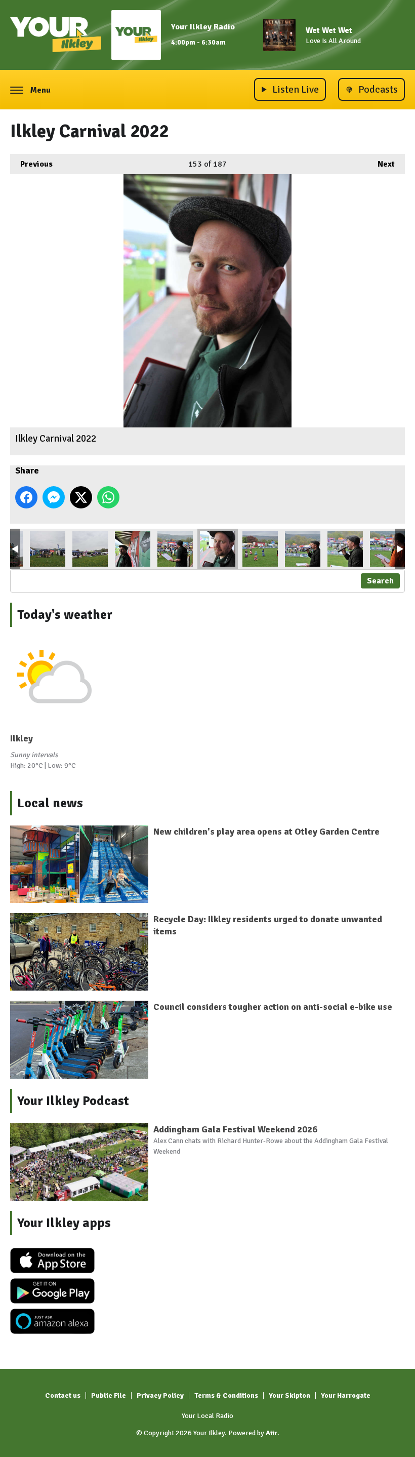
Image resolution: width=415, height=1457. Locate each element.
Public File (108, 1395)
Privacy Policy (160, 1395)
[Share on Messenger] (54, 497)
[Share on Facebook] (26, 497)
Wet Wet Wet (329, 30)
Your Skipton (289, 1395)
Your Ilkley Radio (203, 27)
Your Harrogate (345, 1395)
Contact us (62, 1395)
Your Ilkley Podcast (73, 1101)
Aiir (271, 1433)
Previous (31, 164)
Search (380, 581)
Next (381, 164)
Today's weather (64, 615)
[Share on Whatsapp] (108, 497)
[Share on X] (81, 497)
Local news (50, 803)
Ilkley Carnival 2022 (47, 549)
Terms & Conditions (226, 1395)
